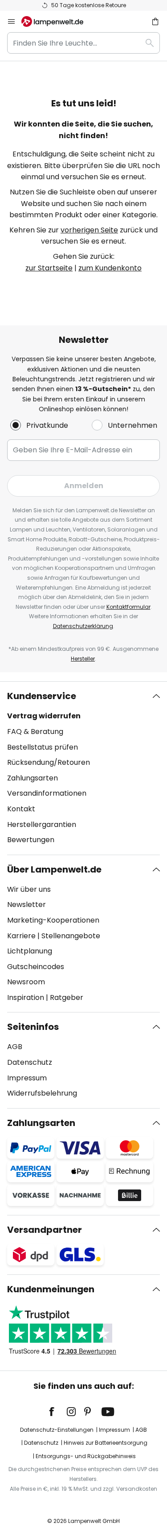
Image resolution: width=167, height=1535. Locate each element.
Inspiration (25, 997)
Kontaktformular (128, 607)
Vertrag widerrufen (44, 716)
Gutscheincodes (35, 966)
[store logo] (57, 21)
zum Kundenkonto (110, 268)
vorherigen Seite (89, 230)
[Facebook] (57, 1411)
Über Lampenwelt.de (54, 869)
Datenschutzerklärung (83, 626)
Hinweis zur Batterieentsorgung (105, 1442)
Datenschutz (29, 1062)
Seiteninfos (33, 1027)
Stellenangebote (70, 936)
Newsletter (26, 904)
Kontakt (21, 809)
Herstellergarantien (41, 824)
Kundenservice (41, 696)
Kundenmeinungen (50, 1289)
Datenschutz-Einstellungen (57, 1430)
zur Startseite (49, 268)
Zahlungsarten (32, 778)
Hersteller (83, 658)
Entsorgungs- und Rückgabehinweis (86, 1456)
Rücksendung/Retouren (48, 762)
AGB (14, 1047)
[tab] (83, 768)
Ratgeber (66, 997)
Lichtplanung (29, 951)
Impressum (27, 1078)
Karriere (21, 936)
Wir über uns (29, 889)
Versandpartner (44, 1229)
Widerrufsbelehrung (42, 1093)
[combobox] (83, 43)
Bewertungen (30, 840)
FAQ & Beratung (35, 731)
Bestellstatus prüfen (42, 747)
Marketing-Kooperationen (53, 920)
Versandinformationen (46, 793)
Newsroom (26, 982)
